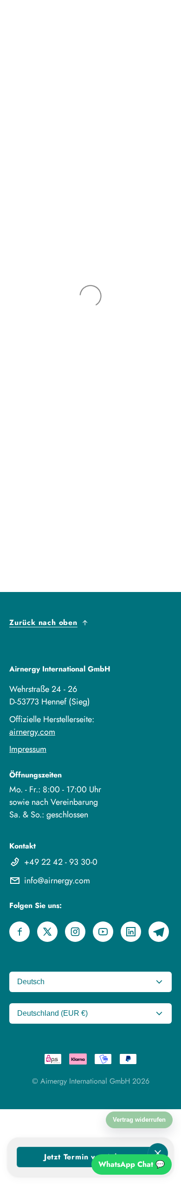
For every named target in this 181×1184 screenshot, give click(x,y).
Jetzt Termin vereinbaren (90, 1156)
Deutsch (31, 982)
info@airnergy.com (57, 880)
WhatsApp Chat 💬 (131, 1164)
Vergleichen (18, 1114)
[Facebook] (19, 931)
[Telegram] (159, 931)
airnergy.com (32, 732)
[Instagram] (75, 931)
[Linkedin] (131, 931)
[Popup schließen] (158, 1153)
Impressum (27, 749)
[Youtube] (103, 931)
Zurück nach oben (43, 622)
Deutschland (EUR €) (52, 1013)
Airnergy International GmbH (85, 1081)
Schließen (15, 1125)
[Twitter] (47, 931)
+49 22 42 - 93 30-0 (60, 862)
